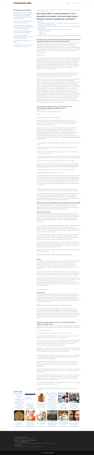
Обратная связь (18, 445)
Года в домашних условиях (48, 388)
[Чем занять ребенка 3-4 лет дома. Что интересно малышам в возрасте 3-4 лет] (30, 420)
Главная (68, 3)
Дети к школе (69, 388)
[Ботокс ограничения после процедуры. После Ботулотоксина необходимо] (41, 420)
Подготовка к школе (60, 388)
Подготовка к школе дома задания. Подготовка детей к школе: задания (55, 29)
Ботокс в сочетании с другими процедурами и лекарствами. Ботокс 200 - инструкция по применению (23, 36)
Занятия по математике (45, 30)
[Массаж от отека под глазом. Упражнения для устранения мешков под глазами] (74, 420)
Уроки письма (43, 34)
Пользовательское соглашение (27, 440)
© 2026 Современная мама (21, 437)
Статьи (79, 3)
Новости (74, 3)
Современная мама (22, 3)
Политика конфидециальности (22, 441)
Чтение (41, 32)
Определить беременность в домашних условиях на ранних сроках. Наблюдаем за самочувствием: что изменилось (23, 27)
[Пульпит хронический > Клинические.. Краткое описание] (41, 402)
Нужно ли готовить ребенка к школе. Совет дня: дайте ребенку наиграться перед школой (59, 35)
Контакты (17, 440)
